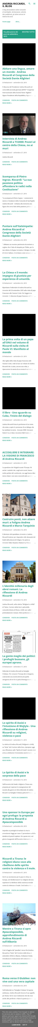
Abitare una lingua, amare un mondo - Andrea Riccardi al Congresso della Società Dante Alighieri (18, 73)
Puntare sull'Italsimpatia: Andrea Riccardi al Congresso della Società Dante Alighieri (17, 230)
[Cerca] (29, 3)
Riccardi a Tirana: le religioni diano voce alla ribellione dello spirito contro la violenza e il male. (18, 863)
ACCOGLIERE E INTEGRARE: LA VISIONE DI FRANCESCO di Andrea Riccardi (18, 455)
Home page (6, 22)
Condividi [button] (6, 100)
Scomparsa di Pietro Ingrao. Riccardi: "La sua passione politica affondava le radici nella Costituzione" (17, 183)
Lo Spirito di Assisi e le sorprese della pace (15, 774)
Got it (24, 1025)
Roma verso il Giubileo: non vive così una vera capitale (18, 980)
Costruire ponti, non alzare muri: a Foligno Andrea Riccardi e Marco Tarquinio (18, 522)
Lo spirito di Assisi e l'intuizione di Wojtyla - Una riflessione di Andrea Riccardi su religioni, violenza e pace (19, 729)
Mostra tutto (28, 32)
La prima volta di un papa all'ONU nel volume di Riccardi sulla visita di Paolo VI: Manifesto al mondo (17, 346)
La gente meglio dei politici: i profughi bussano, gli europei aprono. (18, 659)
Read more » (7, 103)
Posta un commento (20, 100)
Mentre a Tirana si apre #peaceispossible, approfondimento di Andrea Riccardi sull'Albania (16, 935)
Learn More (16, 1025)
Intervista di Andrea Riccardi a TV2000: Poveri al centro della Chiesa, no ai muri (18, 143)
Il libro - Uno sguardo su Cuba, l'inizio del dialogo (17, 414)
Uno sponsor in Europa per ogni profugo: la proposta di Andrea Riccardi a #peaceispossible (18, 817)
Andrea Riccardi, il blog (13, 5)
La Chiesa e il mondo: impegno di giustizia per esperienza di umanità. (16, 276)
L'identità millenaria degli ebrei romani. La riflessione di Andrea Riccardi (17, 590)
